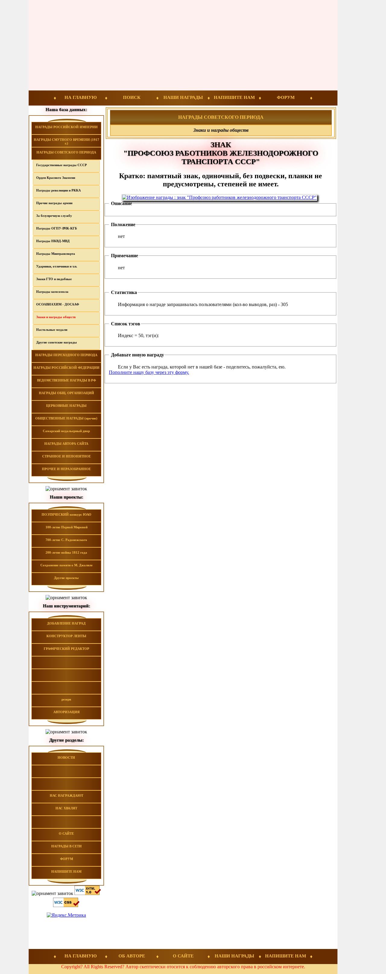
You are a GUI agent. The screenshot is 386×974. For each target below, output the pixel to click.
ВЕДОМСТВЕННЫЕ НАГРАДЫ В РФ (66, 380)
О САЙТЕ (66, 833)
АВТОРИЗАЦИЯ (66, 712)
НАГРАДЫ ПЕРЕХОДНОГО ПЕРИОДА (66, 355)
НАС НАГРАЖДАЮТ (66, 795)
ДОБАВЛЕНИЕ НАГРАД (66, 623)
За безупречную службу (54, 215)
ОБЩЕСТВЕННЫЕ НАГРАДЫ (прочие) (66, 418)
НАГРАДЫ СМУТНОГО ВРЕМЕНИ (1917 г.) (66, 141)
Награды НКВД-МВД (53, 241)
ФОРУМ (286, 97)
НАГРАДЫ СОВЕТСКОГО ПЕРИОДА (66, 152)
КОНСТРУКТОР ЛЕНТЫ (66, 636)
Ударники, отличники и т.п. (56, 266)
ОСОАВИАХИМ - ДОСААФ (57, 304)
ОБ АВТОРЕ (132, 955)
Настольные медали (51, 329)
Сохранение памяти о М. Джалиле (66, 565)
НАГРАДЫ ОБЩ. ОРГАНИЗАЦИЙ (66, 393)
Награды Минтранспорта (55, 253)
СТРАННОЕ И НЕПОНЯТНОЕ (66, 456)
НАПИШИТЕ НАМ (234, 97)
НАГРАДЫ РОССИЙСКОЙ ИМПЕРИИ (66, 127)
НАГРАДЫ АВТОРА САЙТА (66, 443)
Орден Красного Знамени (55, 177)
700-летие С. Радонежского (66, 540)
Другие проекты (66, 578)
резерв (66, 699)
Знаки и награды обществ (56, 317)
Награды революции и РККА (58, 190)
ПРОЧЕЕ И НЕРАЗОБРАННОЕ (66, 469)
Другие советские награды (56, 342)
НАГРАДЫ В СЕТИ (66, 846)
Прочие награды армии (54, 203)
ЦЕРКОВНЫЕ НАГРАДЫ (66, 405)
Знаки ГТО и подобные (54, 279)
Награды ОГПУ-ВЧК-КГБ (56, 228)
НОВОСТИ (66, 757)
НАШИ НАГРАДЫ (183, 97)
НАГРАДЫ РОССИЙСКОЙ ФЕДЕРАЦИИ (66, 367)
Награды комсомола (52, 291)
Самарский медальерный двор (66, 431)
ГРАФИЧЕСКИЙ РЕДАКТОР (66, 648)
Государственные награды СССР (61, 165)
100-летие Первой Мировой (66, 527)
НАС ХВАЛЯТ (66, 808)
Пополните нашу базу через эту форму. (149, 372)
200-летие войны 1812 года (66, 552)
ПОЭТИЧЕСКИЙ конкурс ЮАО (66, 514)
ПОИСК (132, 97)
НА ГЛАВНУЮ (81, 97)
